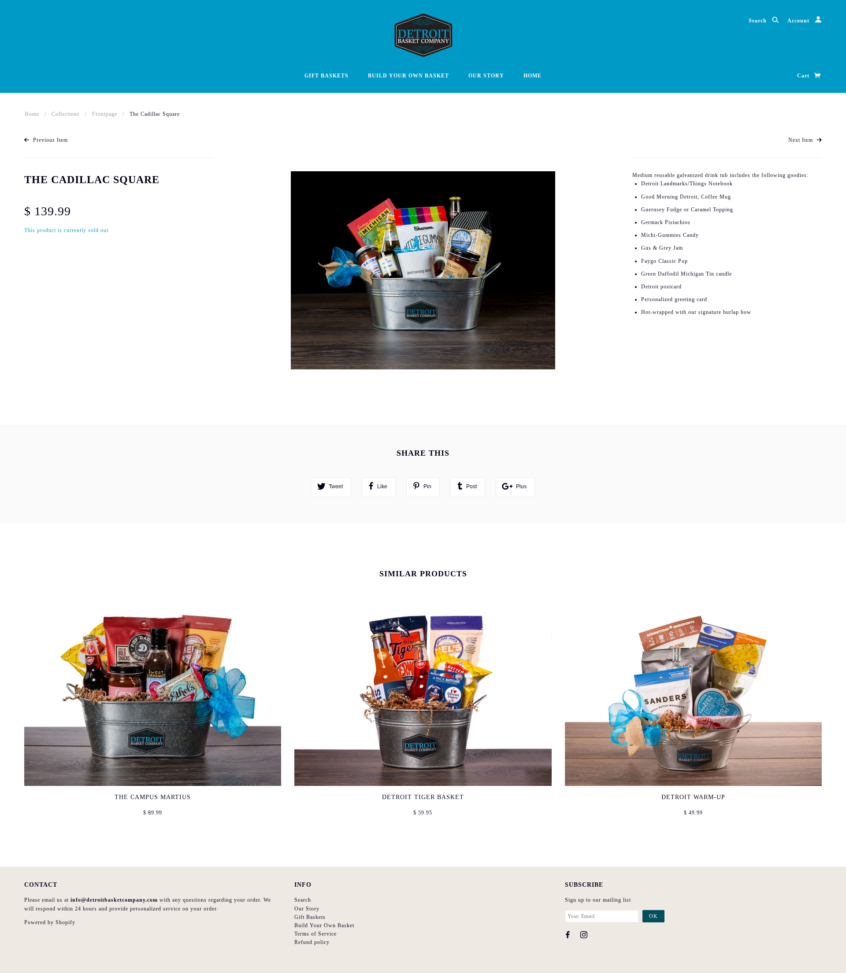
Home (532, 76)
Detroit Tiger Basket (423, 797)
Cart (804, 76)
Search (758, 21)
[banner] (423, 35)
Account (799, 21)
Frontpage (104, 114)
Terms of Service (315, 934)
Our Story (486, 76)
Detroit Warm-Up (693, 797)
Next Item (801, 140)
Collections (66, 114)
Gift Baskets (326, 76)
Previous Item (49, 140)
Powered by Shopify (49, 922)
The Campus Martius (153, 797)
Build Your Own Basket (408, 76)
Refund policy (312, 942)
